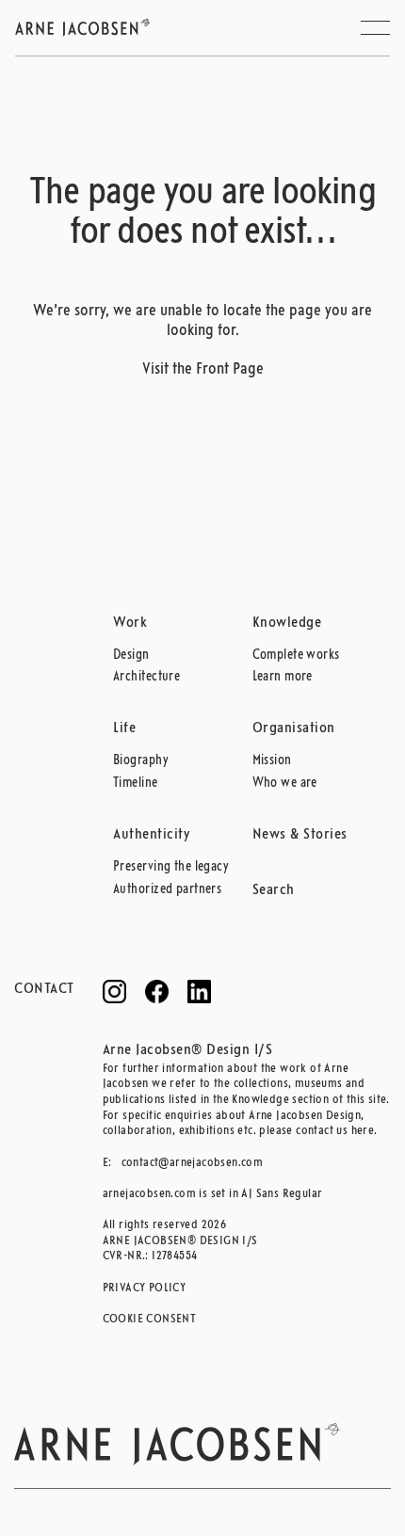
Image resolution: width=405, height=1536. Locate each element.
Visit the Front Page (203, 369)
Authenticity (151, 834)
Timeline (135, 783)
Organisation (293, 728)
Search (273, 890)
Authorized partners (167, 890)
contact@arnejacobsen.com (193, 1163)
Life (124, 728)
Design (131, 655)
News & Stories (300, 834)
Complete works (296, 655)
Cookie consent (150, 1319)
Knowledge (287, 623)
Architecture (146, 677)
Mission (272, 761)
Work (130, 623)
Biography (141, 761)
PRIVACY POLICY (144, 1288)
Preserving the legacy (171, 867)
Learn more (282, 677)
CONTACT (44, 989)
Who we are (284, 783)
